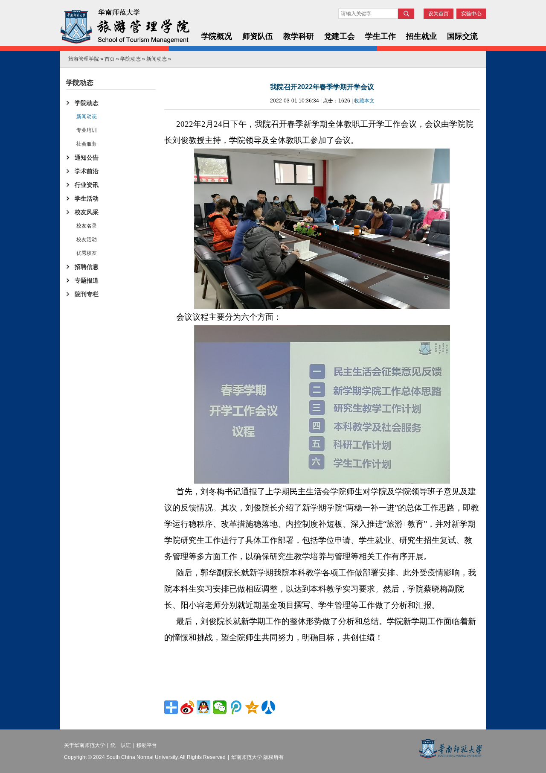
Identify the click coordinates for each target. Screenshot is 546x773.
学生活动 (87, 198)
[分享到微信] (220, 707)
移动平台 (146, 745)
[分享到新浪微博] (187, 707)
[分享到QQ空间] (252, 707)
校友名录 (86, 226)
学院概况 (216, 36)
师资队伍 (257, 36)
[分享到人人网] (268, 707)
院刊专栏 (87, 294)
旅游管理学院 (83, 59)
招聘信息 (87, 266)
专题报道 (87, 280)
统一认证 (120, 745)
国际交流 (462, 36)
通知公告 (87, 157)
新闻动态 (156, 59)
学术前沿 (87, 171)
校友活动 (86, 239)
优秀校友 (86, 253)
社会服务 (86, 144)
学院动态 (130, 59)
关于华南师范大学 (84, 745)
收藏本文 (364, 101)
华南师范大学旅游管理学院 (124, 26)
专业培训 (86, 130)
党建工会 (339, 36)
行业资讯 (87, 184)
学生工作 (380, 36)
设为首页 (438, 14)
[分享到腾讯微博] (236, 707)
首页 (110, 59)
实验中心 (471, 14)
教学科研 (298, 36)
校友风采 (87, 212)
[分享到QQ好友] (203, 707)
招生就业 (421, 36)
